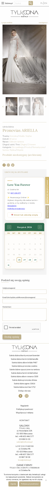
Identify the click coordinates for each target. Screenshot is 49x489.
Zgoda (13, 484)
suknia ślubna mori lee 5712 (24, 387)
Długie (23, 144)
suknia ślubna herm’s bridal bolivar (24, 373)
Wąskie (20, 150)
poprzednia (7, 22)
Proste (28, 147)
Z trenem (32, 144)
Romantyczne (38, 147)
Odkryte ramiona (16, 141)
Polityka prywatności (24, 409)
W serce (13, 139)
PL (41, 3)
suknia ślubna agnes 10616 (24, 383)
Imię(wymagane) (9, 288)
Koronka (13, 136)
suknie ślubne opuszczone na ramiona (25, 369)
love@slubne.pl (24, 460)
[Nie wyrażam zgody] (46, 480)
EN (45, 3)
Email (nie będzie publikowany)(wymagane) (19, 297)
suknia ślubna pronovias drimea (24, 380)
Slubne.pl (9, 3)
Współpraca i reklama (24, 413)
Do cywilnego (17, 147)
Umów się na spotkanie (47, 191)
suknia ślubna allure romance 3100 (24, 376)
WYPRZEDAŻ (47, 211)
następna (43, 22)
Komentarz (7, 307)
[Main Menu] (3, 3)
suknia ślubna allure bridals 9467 (24, 362)
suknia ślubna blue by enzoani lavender (24, 355)
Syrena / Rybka (9, 150)
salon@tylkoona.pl (25, 442)
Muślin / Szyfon (25, 136)
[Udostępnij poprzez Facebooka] (4, 166)
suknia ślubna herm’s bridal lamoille (24, 359)
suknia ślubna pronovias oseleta (24, 366)
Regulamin (24, 406)
